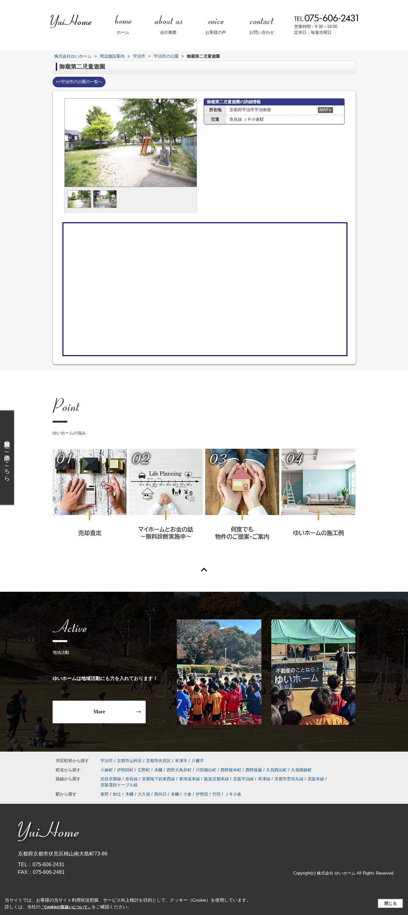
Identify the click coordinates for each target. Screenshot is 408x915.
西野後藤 (253, 770)
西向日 (160, 794)
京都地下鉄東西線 (158, 778)
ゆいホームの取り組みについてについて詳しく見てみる (242, 503)
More (99, 711)
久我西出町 (276, 770)
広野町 (144, 770)
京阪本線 (316, 778)
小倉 (187, 794)
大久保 (144, 794)
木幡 (158, 770)
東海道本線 (189, 778)
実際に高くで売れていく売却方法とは (89, 503)
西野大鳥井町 (179, 770)
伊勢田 (202, 794)
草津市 (181, 760)
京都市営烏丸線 (288, 778)
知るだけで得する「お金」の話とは (165, 503)
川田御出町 (206, 770)
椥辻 (117, 794)
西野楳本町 (231, 770)
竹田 (216, 794)
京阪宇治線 (243, 778)
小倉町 (106, 770)
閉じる (390, 903)
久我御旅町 (301, 770)
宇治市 (106, 760)
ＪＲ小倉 (233, 794)
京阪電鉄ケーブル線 (119, 785)
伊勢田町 (125, 770)
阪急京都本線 (216, 778)
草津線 (264, 778)
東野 (104, 794)
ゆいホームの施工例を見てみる (318, 502)
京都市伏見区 (158, 760)
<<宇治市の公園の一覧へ (79, 81)
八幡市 (198, 760)
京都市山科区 (129, 760)
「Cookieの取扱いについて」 (65, 907)
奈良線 (131, 778)
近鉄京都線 (110, 778)
